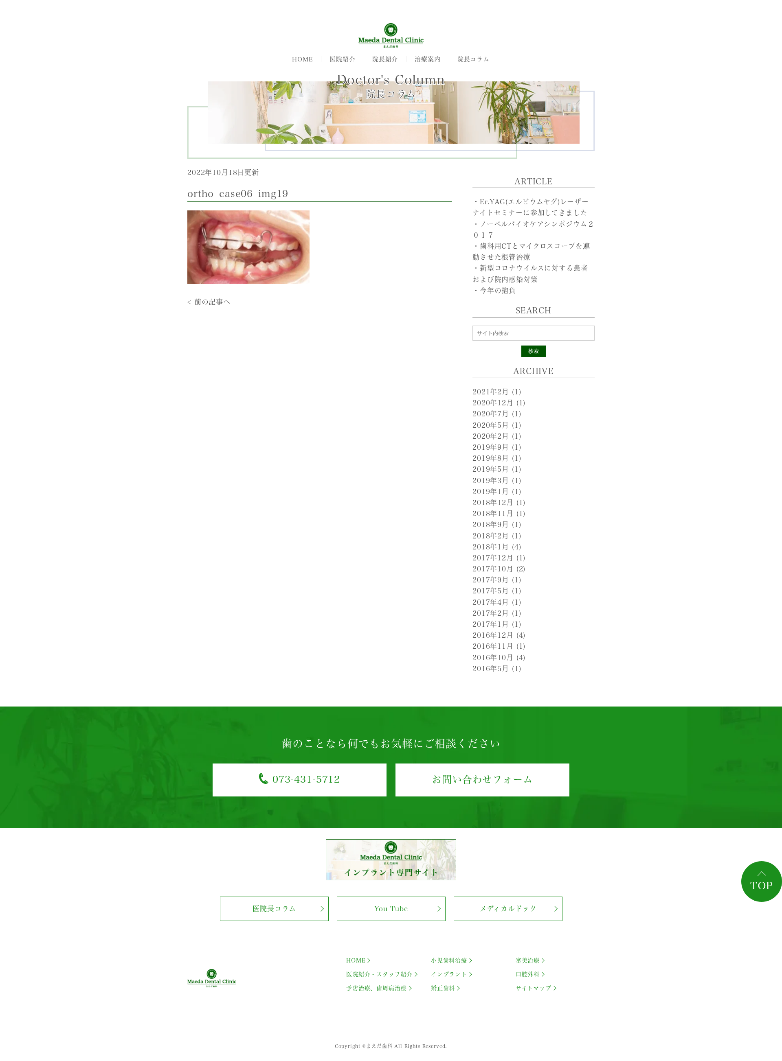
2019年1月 (496, 491)
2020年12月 (498, 402)
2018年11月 (498, 513)
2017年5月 (496, 590)
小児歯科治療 (449, 960)
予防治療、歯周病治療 (376, 988)
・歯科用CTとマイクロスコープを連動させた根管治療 (531, 251)
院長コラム (473, 59)
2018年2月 (496, 535)
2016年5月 (496, 668)
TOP (761, 885)
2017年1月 (496, 624)
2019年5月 (496, 469)
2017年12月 (498, 557)
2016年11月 (498, 646)
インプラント (449, 974)
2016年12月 (498, 635)
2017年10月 (498, 568)
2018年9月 (496, 524)
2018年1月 (496, 546)
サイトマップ (533, 988)
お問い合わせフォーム (482, 779)
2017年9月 (496, 579)
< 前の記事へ (209, 301)
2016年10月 (498, 657)
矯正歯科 (443, 988)
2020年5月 (496, 425)
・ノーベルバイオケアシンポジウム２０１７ (533, 229)
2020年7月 (496, 413)
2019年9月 (496, 447)
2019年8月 (496, 458)
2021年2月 (496, 391)
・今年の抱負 (494, 290)
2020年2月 (496, 436)
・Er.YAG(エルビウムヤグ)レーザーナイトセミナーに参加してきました (530, 207)
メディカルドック (508, 908)
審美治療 (528, 960)
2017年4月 (496, 602)
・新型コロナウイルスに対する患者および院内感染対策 (530, 273)
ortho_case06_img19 (237, 194)
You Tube (391, 908)
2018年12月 (498, 502)
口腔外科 (528, 974)
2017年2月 (496, 613)
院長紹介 (385, 59)
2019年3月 (496, 480)
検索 (533, 351)
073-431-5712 (306, 779)
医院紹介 (342, 59)
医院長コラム (274, 908)
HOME (302, 59)
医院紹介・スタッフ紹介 (379, 974)
